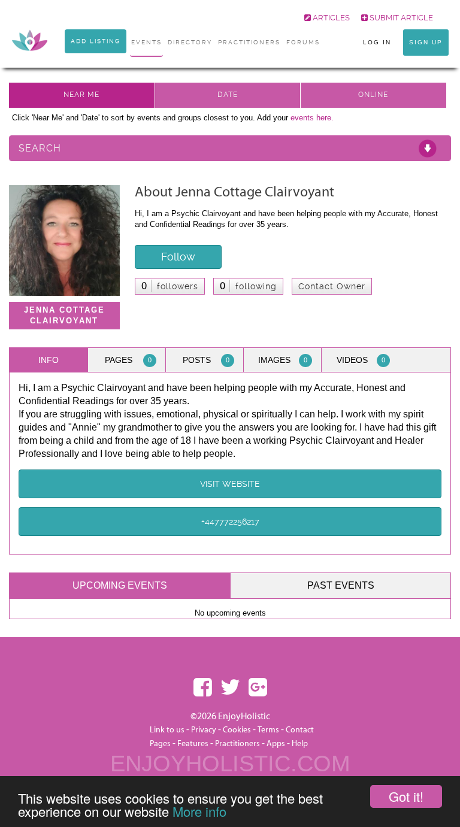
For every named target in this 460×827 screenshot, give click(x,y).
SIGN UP (426, 42)
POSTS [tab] (206, 360)
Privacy (203, 730)
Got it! (406, 796)
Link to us (167, 730)
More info (199, 811)
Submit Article (400, 17)
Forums (303, 42)
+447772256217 (230, 521)
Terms (268, 730)
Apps (276, 744)
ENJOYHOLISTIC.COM (230, 763)
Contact (300, 730)
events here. (312, 117)
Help (300, 744)
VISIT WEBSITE (230, 484)
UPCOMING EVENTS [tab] (119, 585)
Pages (160, 744)
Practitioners (237, 744)
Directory (190, 42)
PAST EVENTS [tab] (340, 585)
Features (192, 744)
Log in (377, 42)
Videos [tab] (361, 360)
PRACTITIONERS (249, 42)
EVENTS (146, 42)
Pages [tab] (128, 360)
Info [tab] (48, 360)
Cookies (238, 730)
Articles (330, 17)
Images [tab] (282, 360)
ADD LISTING (95, 41)
